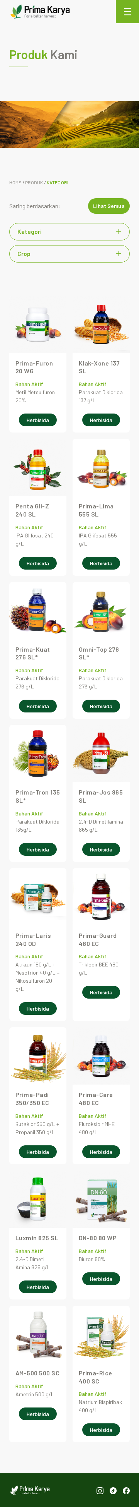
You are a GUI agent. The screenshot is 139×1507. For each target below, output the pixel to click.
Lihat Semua (109, 206)
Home (15, 182)
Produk (34, 182)
